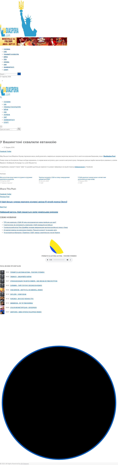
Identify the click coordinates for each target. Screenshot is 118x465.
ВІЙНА (6, 57)
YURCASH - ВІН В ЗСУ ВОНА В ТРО (21, 299)
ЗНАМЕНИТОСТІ (9, 67)
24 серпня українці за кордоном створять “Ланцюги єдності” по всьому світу (30, 230)
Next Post (3, 207)
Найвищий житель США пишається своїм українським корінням (29, 212)
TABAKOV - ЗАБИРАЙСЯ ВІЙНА (20, 277)
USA (5, 59)
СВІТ (5, 64)
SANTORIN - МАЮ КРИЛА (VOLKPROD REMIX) (25, 312)
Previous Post (4, 197)
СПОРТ (6, 70)
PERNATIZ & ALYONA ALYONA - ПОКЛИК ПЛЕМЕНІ (27, 272)
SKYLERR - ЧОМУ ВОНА (18, 294)
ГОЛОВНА (7, 49)
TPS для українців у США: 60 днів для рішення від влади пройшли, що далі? (30, 222)
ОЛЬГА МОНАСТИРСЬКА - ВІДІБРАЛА (23, 307)
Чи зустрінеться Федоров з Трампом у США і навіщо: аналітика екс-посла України (32, 233)
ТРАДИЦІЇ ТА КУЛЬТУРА (11, 54)
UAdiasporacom (80, 167)
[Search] (1, 98)
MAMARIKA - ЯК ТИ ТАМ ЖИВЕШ (21, 303)
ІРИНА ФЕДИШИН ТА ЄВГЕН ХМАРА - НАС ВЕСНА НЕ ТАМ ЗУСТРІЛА (33, 281)
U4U (5, 52)
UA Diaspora (24, 464)
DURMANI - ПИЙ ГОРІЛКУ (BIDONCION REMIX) (26, 285)
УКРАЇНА (6, 62)
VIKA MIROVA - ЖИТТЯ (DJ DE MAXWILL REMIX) (26, 290)
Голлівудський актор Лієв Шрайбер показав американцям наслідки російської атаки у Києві (36, 227)
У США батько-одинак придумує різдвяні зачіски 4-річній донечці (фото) (33, 202)
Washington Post (109, 156)
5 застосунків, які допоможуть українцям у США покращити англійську (28, 225)
